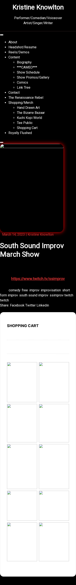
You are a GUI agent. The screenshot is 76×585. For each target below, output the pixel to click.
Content (14, 57)
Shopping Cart (27, 128)
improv (34, 290)
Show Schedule (28, 72)
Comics (22, 82)
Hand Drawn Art (28, 108)
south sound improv (33, 295)
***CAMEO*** (27, 67)
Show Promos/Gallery (33, 77)
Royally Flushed (20, 133)
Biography (24, 62)
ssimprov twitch (61, 295)
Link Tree (23, 87)
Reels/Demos (18, 52)
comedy (14, 290)
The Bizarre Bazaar (31, 113)
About (12, 42)
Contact (14, 93)
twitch (4, 300)
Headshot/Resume (22, 47)
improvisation (51, 290)
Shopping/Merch (20, 103)
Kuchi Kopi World (29, 118)
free (25, 290)
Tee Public (25, 123)
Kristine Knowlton (38, 7)
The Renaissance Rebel (25, 98)
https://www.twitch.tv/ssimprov (38, 278)
